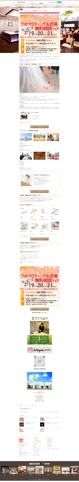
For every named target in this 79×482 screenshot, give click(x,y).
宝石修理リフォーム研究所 (36, 455)
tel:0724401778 (39, 393)
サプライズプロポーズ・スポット (37, 442)
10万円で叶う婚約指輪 (21, 445)
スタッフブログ (21, 447)
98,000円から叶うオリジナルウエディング (24, 452)
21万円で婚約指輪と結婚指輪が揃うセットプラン (24, 453)
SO (30, 231)
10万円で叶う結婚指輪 (21, 446)
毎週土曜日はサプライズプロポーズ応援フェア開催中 (39, 6)
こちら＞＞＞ (31, 169)
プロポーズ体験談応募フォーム (36, 440)
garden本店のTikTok (49, 441)
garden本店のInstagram (49, 440)
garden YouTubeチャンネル (50, 442)
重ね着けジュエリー (21, 454)
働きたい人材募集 (49, 446)
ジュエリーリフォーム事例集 (36, 454)
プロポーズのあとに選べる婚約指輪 (37, 441)
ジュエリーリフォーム (35, 453)
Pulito (41, 231)
